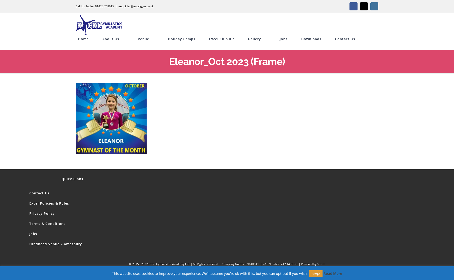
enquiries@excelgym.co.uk (135, 6)
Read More (332, 276)
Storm (321, 264)
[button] (79, 46)
